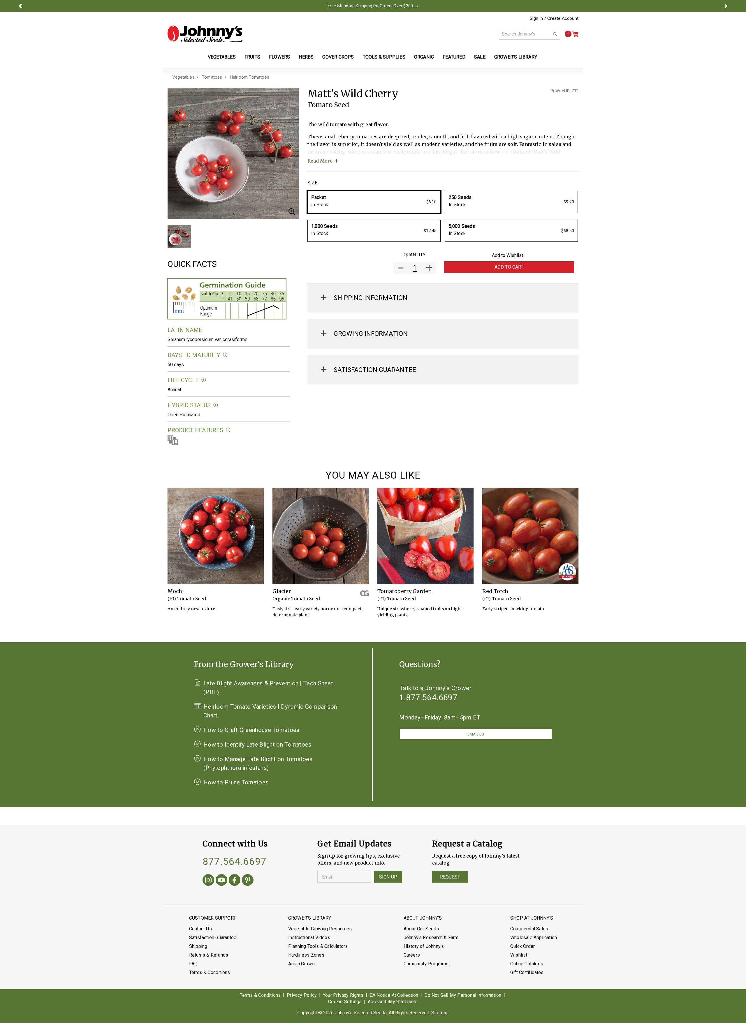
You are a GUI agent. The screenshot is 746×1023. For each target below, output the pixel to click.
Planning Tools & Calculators (318, 946)
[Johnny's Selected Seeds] (205, 34)
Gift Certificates (526, 972)
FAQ (193, 963)
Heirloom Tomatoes (249, 77)
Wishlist (518, 955)
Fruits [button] (252, 57)
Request (450, 877)
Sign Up (388, 877)
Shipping (198, 946)
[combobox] (529, 34)
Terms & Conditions (209, 972)
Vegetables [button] (222, 57)
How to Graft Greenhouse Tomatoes (251, 729)
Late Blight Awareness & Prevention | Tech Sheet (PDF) (268, 688)
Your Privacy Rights (343, 995)
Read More (319, 161)
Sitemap (439, 1012)
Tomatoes (212, 77)
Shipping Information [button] (370, 297)
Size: (313, 183)
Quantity (414, 254)
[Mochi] (216, 536)
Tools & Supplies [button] (384, 57)
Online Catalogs (526, 963)
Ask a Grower (302, 963)
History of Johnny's (424, 946)
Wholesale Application (533, 937)
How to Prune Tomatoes (235, 782)
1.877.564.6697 (428, 697)
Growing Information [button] (371, 333)
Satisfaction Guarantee (212, 937)
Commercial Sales (529, 929)
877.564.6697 (235, 861)
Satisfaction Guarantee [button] (375, 369)
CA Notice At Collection (394, 995)
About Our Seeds (421, 929)
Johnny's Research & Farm (431, 937)
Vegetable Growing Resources (320, 929)
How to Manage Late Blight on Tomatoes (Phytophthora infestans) (257, 763)
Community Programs (426, 963)
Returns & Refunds (208, 955)
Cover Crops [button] (338, 57)
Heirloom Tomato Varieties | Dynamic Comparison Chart (270, 711)
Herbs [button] (306, 57)
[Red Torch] (530, 536)
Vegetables (183, 77)
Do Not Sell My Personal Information (462, 995)
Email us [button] (475, 734)
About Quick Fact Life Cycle (203, 380)
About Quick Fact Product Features (228, 430)
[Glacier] (320, 536)
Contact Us (200, 929)
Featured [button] (454, 57)
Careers (412, 955)
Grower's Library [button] (516, 57)
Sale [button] (479, 57)
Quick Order (522, 946)
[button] (20, 6)
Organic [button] (424, 57)
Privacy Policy (302, 995)
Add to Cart (509, 267)
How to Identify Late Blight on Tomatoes (257, 744)
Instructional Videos (309, 937)
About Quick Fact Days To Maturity (225, 354)
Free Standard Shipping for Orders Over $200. (371, 5)
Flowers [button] (279, 57)
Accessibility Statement (393, 1001)
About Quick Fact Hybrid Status (215, 405)
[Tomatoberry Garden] (425, 536)
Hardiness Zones (306, 955)
